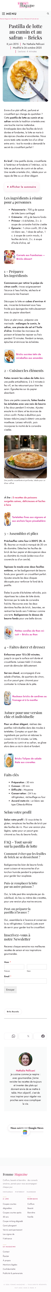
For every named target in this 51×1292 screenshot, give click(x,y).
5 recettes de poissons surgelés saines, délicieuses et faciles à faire (24, 501)
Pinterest (19, 1192)
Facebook (31, 1192)
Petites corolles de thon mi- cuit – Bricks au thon (29, 632)
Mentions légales (10, 1264)
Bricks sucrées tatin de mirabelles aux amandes (29, 356)
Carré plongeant (10, 1225)
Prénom (7, 971)
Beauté (30, 1208)
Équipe (6, 1256)
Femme (15, 1174)
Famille (30, 1216)
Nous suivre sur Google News (27, 1128)
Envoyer (10, 989)
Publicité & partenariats (13, 1273)
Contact (6, 1251)
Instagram (8, 1192)
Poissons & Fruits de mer (32, 19)
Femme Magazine (5, 19)
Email (7, 976)
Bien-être (31, 1212)
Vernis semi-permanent (12, 1229)
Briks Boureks (13, 1011)
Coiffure (30, 1203)
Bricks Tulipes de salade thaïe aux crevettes (28, 760)
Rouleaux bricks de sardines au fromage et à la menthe (29, 698)
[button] (48, 13)
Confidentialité (9, 1269)
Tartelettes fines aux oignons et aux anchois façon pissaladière (29, 519)
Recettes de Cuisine (17, 19)
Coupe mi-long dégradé (13, 1221)
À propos (7, 1260)
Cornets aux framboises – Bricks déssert (30, 257)
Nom (7, 962)
